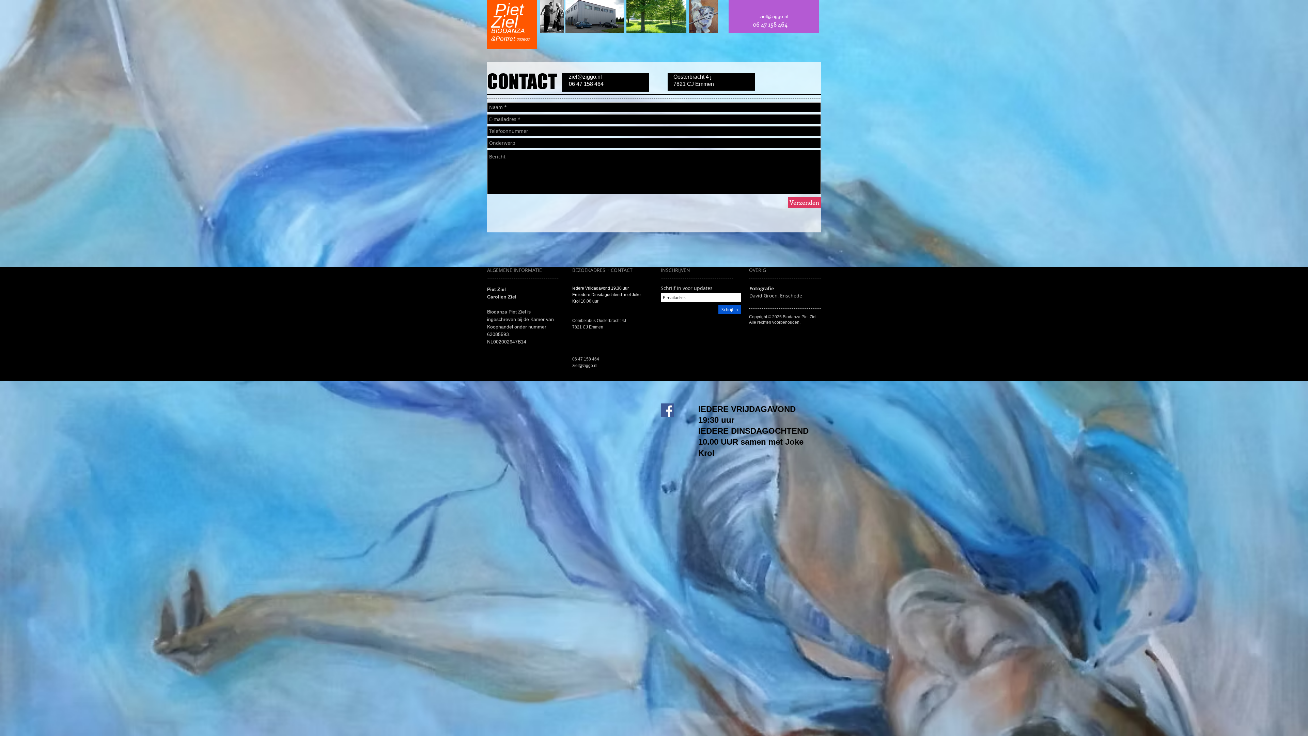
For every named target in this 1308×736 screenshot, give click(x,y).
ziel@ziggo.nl (585, 77)
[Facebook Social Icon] (667, 410)
